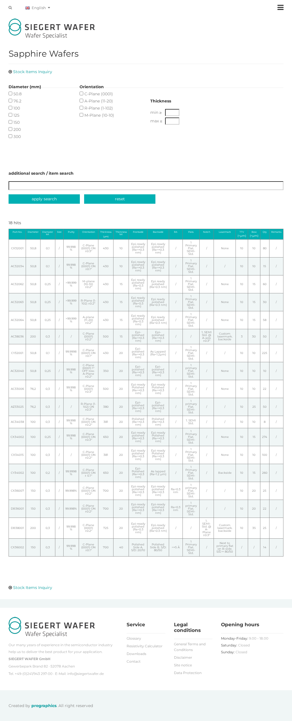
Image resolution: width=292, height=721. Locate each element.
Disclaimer (183, 657)
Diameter (33, 231)
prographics (43, 705)
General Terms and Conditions (190, 647)
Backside (158, 231)
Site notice (183, 665)
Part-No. (17, 231)
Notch (206, 231)
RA (175, 231)
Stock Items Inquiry (32, 71)
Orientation (88, 231)
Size (59, 231)
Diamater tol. (47, 233)
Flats (191, 231)
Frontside (138, 231)
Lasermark (225, 231)
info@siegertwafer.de (85, 673)
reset (120, 198)
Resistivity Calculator (145, 646)
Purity (71, 231)
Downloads (136, 654)
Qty (265, 231)
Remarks (276, 231)
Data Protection (188, 673)
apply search (44, 198)
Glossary (134, 638)
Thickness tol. (121, 233)
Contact (134, 661)
